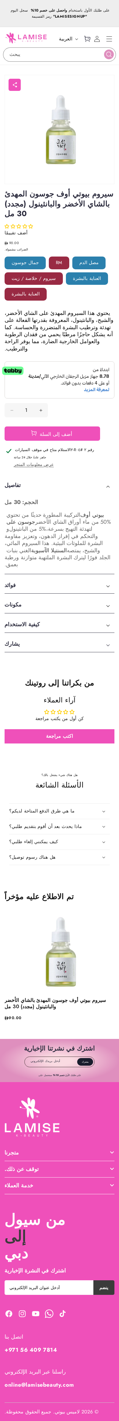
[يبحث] (109, 54)
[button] (109, 39)
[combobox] (59, 54)
